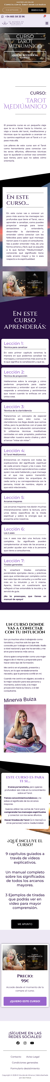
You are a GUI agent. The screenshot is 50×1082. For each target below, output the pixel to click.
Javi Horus (26, 1078)
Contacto (16, 1056)
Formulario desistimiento (25, 1068)
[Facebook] (18, 1043)
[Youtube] (32, 1043)
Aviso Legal (32, 1056)
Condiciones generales (25, 1062)
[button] (12, 10)
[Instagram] (25, 1043)
